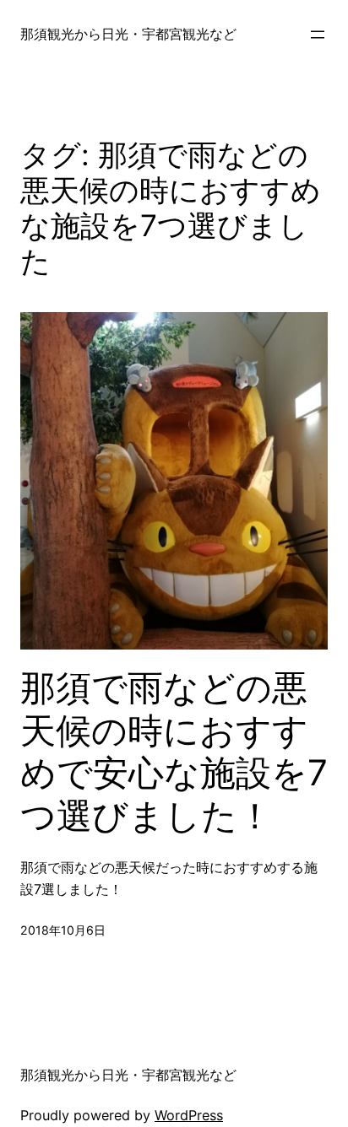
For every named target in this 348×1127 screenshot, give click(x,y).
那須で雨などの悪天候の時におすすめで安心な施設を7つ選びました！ (174, 751)
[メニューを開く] (317, 34)
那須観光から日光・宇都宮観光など (128, 33)
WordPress (189, 1115)
